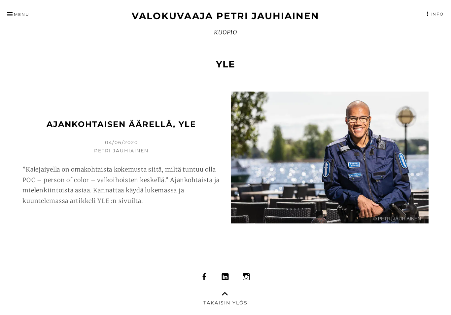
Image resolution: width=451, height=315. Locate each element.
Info (437, 14)
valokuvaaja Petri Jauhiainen (225, 15)
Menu (21, 14)
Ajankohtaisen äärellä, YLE (121, 124)
